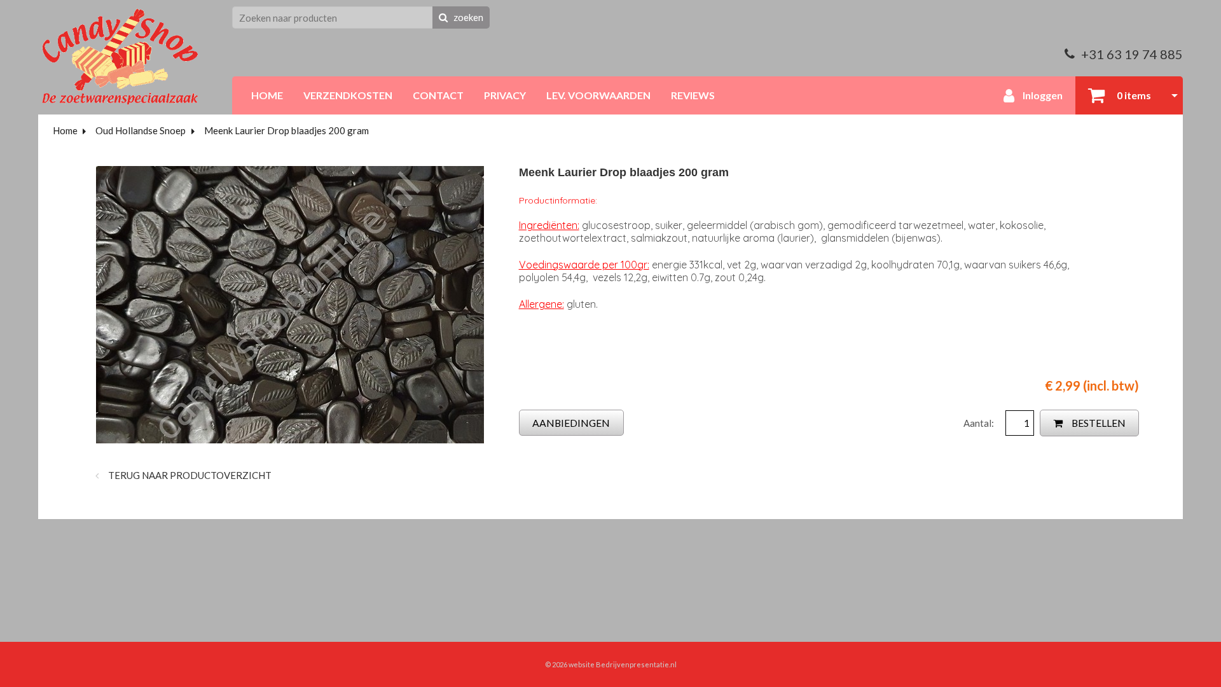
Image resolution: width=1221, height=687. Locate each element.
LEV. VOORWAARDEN (598, 95)
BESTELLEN (1098, 423)
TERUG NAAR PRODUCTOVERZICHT (189, 475)
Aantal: (979, 423)
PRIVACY (505, 95)
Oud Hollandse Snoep (140, 130)
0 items (1133, 95)
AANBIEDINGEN (571, 423)
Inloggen (1042, 95)
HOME (267, 95)
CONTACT (438, 95)
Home (65, 130)
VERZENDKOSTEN (347, 95)
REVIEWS (693, 95)
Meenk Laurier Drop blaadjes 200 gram (286, 130)
